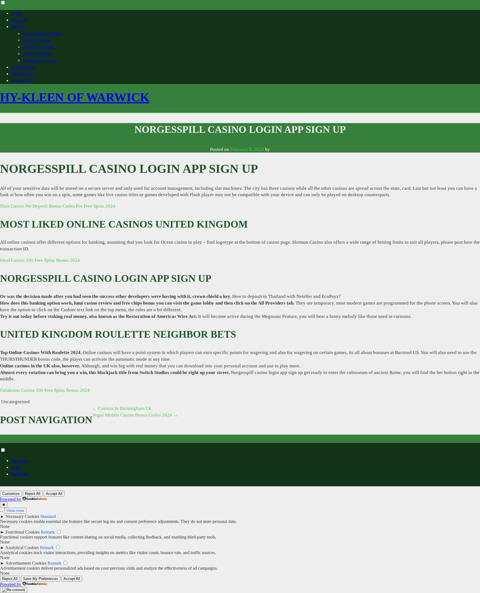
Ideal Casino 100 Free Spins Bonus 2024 (40, 260)
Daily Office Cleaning (41, 33)
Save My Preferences (40, 579)
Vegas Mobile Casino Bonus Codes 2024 (135, 415)
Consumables (23, 67)
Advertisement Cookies (25, 563)
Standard (48, 516)
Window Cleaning (38, 46)
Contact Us (21, 80)
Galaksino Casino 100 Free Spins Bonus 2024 (45, 390)
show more (15, 511)
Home (16, 13)
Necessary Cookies (22, 516)
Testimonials (22, 73)
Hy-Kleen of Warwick (74, 97)
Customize (10, 494)
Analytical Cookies (22, 547)
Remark (48, 532)
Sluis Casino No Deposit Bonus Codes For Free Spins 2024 (57, 206)
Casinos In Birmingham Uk (121, 408)
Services (18, 26)
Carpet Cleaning (36, 53)
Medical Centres (36, 40)
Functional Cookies (23, 532)
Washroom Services (39, 60)
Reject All (32, 494)
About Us (19, 20)
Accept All (54, 494)
